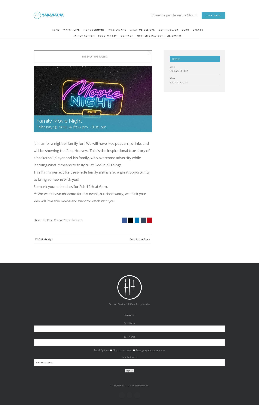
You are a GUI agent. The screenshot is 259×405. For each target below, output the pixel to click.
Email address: (129, 356)
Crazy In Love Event (140, 239)
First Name (129, 323)
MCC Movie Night (44, 239)
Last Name (129, 336)
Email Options (101, 350)
